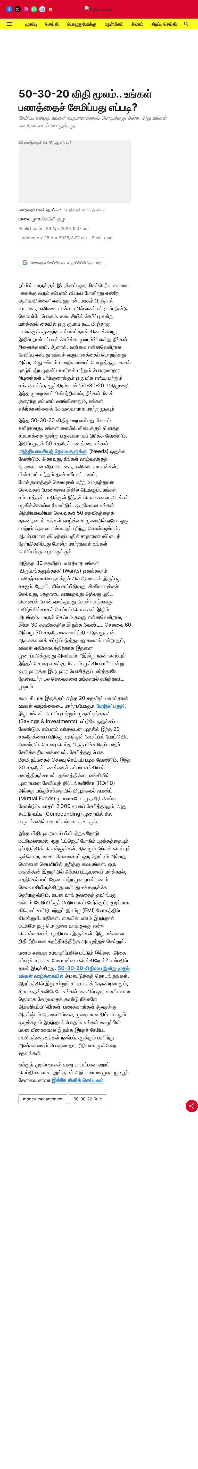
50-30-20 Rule (87, 1098)
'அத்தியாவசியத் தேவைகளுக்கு (53, 451)
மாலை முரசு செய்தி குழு (42, 218)
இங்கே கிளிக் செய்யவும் (78, 1080)
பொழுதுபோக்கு (81, 24)
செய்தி (52, 24)
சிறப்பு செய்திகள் (168, 24)
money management (43, 1098)
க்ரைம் (137, 24)
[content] (95, 706)
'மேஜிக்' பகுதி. (111, 706)
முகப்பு (31, 24)
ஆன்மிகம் (114, 24)
